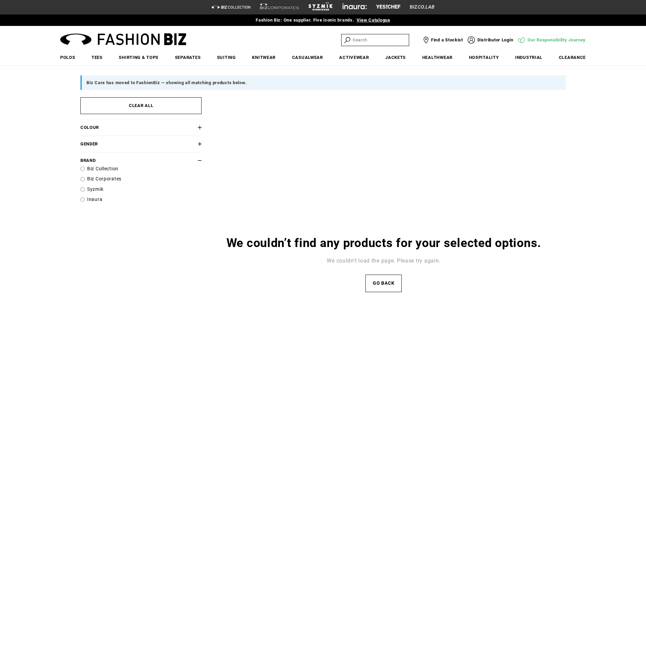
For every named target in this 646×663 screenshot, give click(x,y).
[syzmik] (321, 7)
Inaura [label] (94, 199)
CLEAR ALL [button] (141, 105)
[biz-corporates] (279, 7)
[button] (191, 127)
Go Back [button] (383, 283)
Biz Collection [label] (102, 169)
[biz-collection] (231, 7)
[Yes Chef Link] (388, 7)
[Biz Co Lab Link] (422, 7)
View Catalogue (373, 20)
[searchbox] (380, 40)
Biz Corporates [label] (104, 179)
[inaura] (355, 7)
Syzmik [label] (95, 189)
